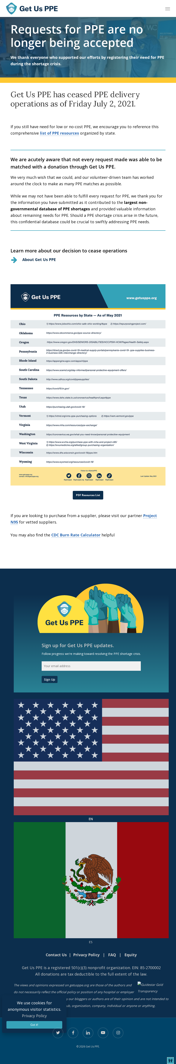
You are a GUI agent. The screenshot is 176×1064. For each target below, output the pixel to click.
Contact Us (56, 954)
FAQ (112, 954)
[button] (167, 8)
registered (60, 967)
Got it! (34, 1024)
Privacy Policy (34, 1015)
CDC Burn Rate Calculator (75, 534)
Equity (130, 954)
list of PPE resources (59, 133)
